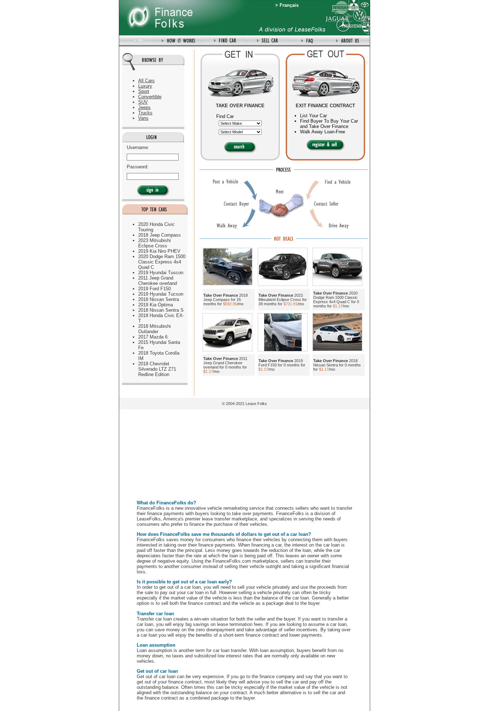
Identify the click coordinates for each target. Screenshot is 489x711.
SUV (143, 102)
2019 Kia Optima (155, 304)
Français (289, 5)
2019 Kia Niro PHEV (159, 251)
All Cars (146, 80)
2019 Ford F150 (154, 288)
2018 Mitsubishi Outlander (154, 329)
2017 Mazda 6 (153, 337)
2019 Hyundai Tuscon (160, 272)
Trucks (145, 112)
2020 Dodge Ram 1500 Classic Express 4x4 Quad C (161, 262)
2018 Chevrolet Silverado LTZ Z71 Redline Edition (157, 369)
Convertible (149, 96)
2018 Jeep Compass (159, 235)
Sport (143, 91)
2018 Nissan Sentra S (161, 310)
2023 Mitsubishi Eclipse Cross (154, 243)
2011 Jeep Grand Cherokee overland (157, 280)
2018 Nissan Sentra (158, 299)
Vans (143, 118)
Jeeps (144, 107)
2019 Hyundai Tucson (160, 294)
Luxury (145, 86)
